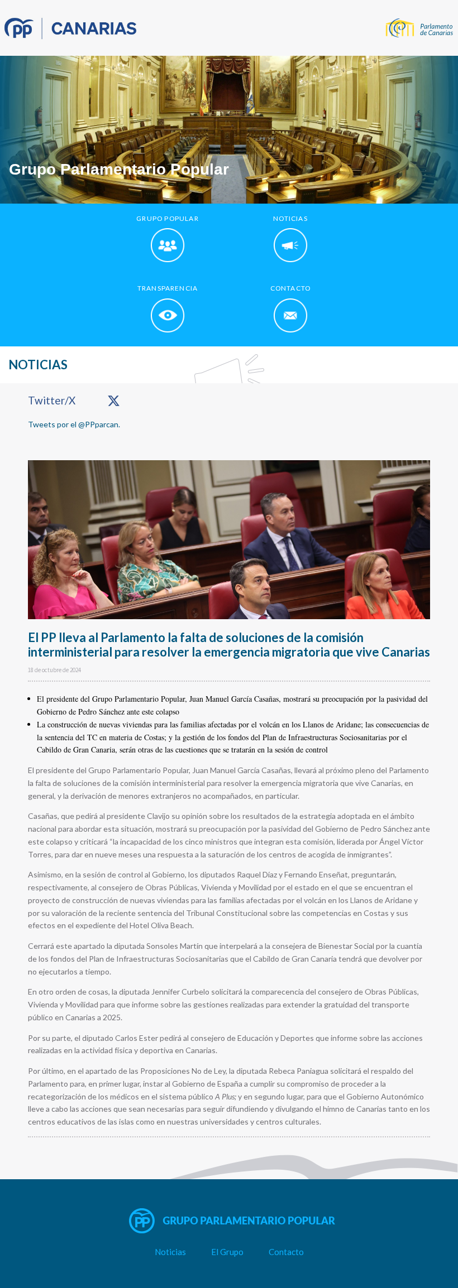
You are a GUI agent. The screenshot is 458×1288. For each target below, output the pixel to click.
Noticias (170, 1252)
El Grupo (227, 1252)
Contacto (286, 1252)
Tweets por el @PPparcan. (74, 424)
